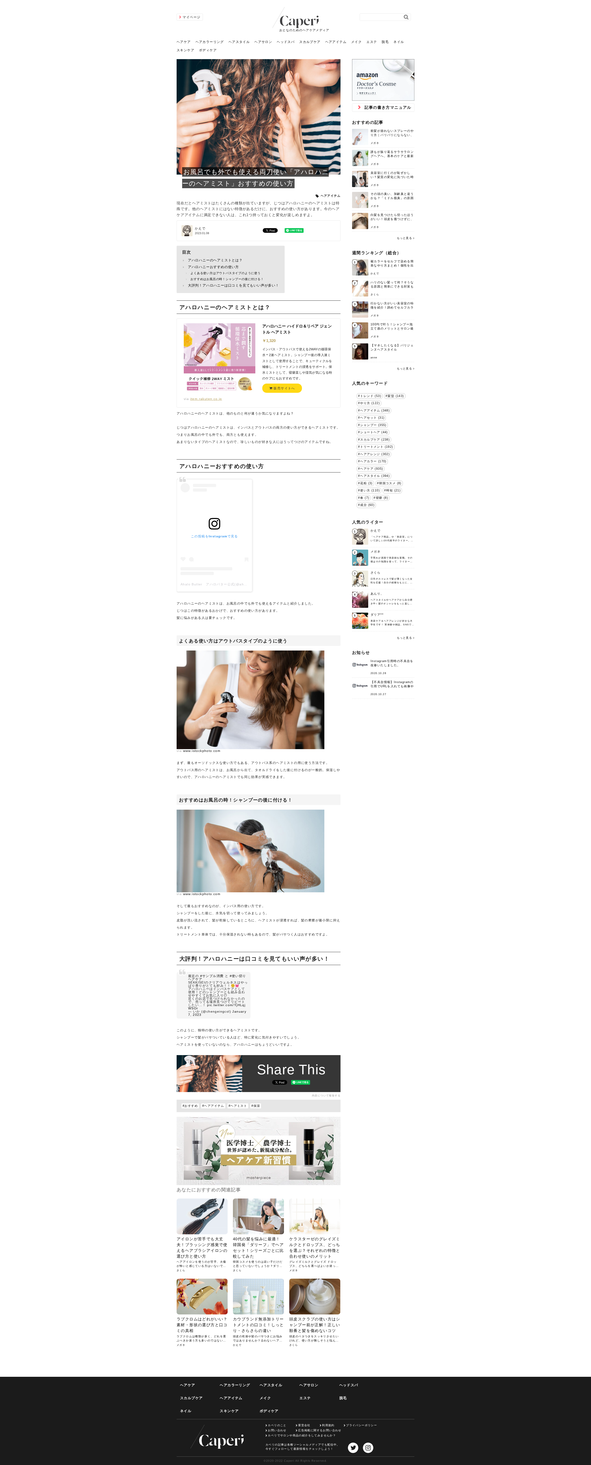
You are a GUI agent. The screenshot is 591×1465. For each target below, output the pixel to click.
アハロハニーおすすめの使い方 (213, 267)
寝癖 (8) (382, 497)
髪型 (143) (396, 396)
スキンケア (185, 50)
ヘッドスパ (286, 42)
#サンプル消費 (212, 976)
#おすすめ (190, 1106)
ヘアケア (184, 42)
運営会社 (304, 1425)
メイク (356, 42)
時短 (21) (393, 490)
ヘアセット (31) (372, 417)
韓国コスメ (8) (390, 483)
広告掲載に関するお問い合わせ (319, 1430)
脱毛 (385, 42)
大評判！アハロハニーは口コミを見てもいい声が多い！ (233, 285)
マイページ (191, 17)
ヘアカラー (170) (373, 461)
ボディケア (208, 50)
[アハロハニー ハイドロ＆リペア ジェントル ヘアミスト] (219, 359)
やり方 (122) (370, 403)
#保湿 (255, 1106)
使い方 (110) (370, 490)
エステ (371, 42)
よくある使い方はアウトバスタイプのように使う (225, 273)
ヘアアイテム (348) (375, 410)
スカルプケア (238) (375, 439)
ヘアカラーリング (210, 42)
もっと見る (404, 238)
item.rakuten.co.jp (206, 399)
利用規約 (328, 1425)
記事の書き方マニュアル (388, 107)
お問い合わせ (277, 1430)
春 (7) (364, 497)
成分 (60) (367, 505)
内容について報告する (326, 1095)
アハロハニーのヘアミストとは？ (215, 260)
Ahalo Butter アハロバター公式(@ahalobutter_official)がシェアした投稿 (242, 584)
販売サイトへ (283, 388)
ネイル (398, 42)
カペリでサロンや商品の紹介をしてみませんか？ (302, 1435)
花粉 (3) (366, 483)
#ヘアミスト (238, 1106)
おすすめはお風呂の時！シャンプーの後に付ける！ (227, 279)
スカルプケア (309, 42)
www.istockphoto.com (202, 751)
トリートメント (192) (376, 446)
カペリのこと (277, 1425)
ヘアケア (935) (371, 468)
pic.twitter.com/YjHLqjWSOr (216, 1006)
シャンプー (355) (373, 425)
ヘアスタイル (239, 42)
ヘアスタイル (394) (375, 476)
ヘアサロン (263, 42)
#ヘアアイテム (213, 1106)
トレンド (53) (370, 396)
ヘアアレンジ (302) (375, 454)
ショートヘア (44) (374, 432)
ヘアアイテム (336, 42)
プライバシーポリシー (361, 1425)
